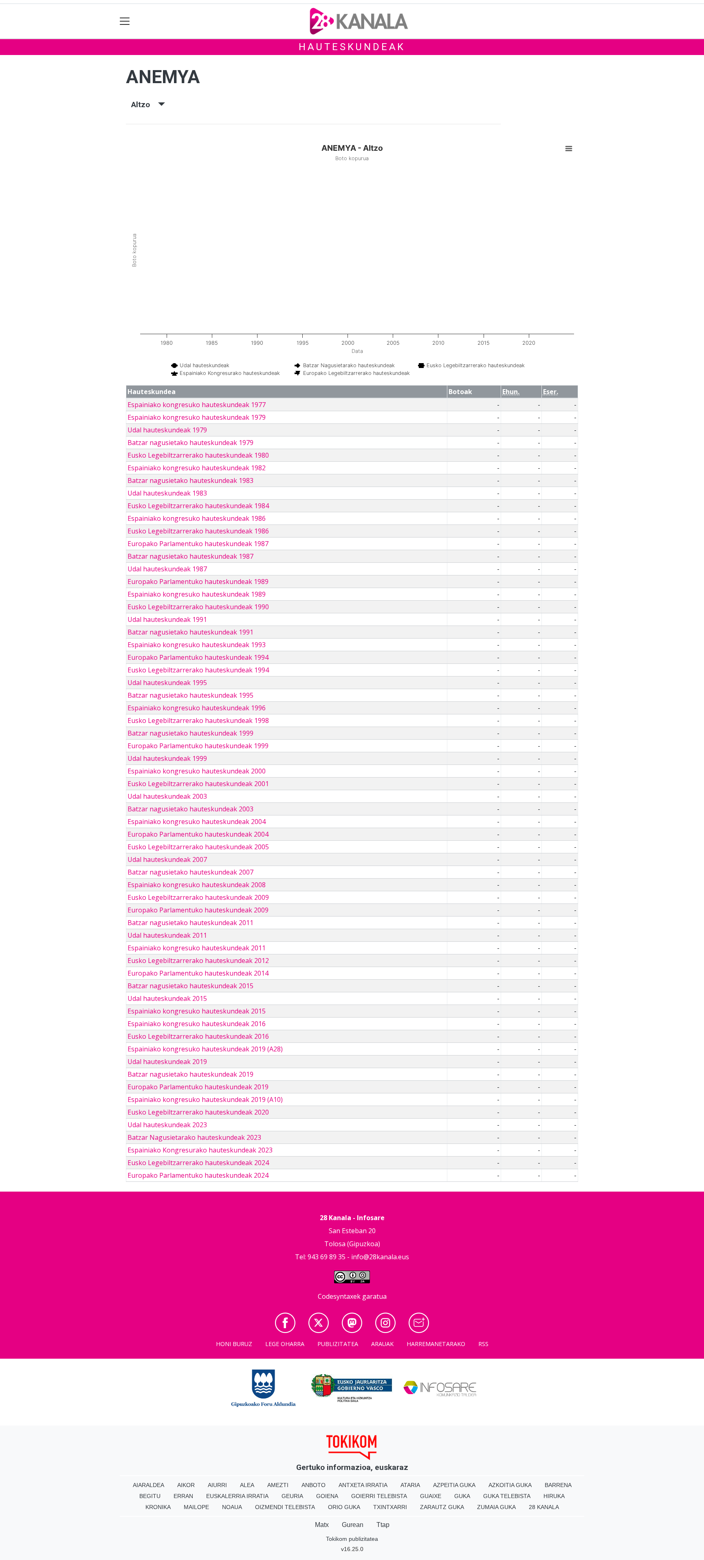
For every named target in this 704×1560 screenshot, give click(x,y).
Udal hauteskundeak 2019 (167, 1061)
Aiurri (217, 1485)
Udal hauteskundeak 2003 (167, 796)
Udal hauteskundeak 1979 (167, 429)
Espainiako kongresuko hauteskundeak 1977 (197, 404)
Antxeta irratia (363, 1485)
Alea (247, 1485)
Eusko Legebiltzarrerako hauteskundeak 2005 (198, 846)
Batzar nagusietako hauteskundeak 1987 (190, 556)
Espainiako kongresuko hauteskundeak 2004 (197, 821)
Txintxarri (390, 1507)
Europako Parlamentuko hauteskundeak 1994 (198, 657)
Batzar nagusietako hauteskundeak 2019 (190, 1074)
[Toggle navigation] (125, 21)
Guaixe (430, 1496)
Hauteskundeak (352, 47)
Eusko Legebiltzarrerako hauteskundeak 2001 (198, 783)
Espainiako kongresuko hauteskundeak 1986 (197, 518)
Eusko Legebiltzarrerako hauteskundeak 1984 (198, 505)
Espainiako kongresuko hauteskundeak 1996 (197, 707)
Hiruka (554, 1496)
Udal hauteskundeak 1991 (167, 619)
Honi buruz (234, 1344)
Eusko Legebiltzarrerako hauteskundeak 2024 (198, 1162)
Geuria (292, 1496)
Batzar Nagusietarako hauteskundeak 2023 (194, 1137)
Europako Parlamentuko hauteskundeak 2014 (198, 973)
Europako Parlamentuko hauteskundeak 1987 (198, 543)
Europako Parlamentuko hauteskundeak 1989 (198, 581)
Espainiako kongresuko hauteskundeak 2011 (197, 947)
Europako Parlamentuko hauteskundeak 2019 (198, 1086)
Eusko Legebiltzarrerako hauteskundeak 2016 (198, 1036)
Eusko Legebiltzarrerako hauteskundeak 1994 (198, 669)
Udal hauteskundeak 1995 (167, 682)
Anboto (313, 1485)
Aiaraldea (148, 1485)
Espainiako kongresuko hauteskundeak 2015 (197, 1011)
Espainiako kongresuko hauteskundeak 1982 (197, 467)
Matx (322, 1524)
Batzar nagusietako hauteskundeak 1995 (190, 695)
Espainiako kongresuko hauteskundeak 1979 (197, 417)
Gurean (352, 1524)
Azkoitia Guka (510, 1485)
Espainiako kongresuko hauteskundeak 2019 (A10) (205, 1099)
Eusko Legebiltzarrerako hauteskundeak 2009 (198, 897)
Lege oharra (284, 1344)
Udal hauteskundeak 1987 (167, 568)
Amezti (277, 1485)
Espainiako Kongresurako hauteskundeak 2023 (200, 1150)
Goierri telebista (379, 1496)
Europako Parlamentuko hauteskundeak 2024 (198, 1175)
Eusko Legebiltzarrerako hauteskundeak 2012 (198, 960)
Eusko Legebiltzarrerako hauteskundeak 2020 (198, 1112)
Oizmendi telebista (285, 1507)
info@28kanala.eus (380, 1256)
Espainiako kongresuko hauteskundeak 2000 (197, 771)
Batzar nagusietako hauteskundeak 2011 (190, 922)
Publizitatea (337, 1344)
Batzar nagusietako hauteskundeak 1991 (190, 632)
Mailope (196, 1507)
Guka (462, 1496)
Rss (483, 1344)
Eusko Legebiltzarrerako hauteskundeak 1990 (198, 606)
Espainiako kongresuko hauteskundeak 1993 (197, 644)
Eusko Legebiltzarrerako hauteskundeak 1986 (198, 531)
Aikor (186, 1485)
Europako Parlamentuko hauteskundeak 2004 (198, 834)
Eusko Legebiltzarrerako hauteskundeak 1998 (198, 720)
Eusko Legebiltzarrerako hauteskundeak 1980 (198, 455)
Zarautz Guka (442, 1507)
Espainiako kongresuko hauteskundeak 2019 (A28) (205, 1048)
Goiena (327, 1496)
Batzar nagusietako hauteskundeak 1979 (190, 442)
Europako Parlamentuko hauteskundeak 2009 (198, 910)
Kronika (158, 1507)
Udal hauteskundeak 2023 (167, 1124)
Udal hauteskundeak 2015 (167, 998)
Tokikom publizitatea (352, 1539)
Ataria (410, 1485)
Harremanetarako (436, 1344)
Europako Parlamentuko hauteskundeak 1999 (198, 745)
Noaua (232, 1507)
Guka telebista (506, 1496)
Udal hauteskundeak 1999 (167, 758)
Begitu (150, 1496)
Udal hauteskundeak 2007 (167, 859)
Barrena (558, 1485)
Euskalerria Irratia (237, 1496)
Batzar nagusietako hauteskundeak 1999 (190, 733)
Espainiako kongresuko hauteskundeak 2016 (197, 1023)
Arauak (382, 1344)
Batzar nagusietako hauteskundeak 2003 (190, 808)
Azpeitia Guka (454, 1485)
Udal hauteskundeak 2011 (167, 935)
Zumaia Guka (496, 1507)
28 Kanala (544, 1507)
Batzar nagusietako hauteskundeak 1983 (190, 480)
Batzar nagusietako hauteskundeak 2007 (190, 872)
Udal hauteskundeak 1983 (167, 493)
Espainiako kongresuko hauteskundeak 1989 (197, 594)
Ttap (382, 1524)
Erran (183, 1496)
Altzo (144, 104)
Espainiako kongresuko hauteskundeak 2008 (197, 884)
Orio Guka (344, 1507)
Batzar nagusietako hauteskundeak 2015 (190, 985)
